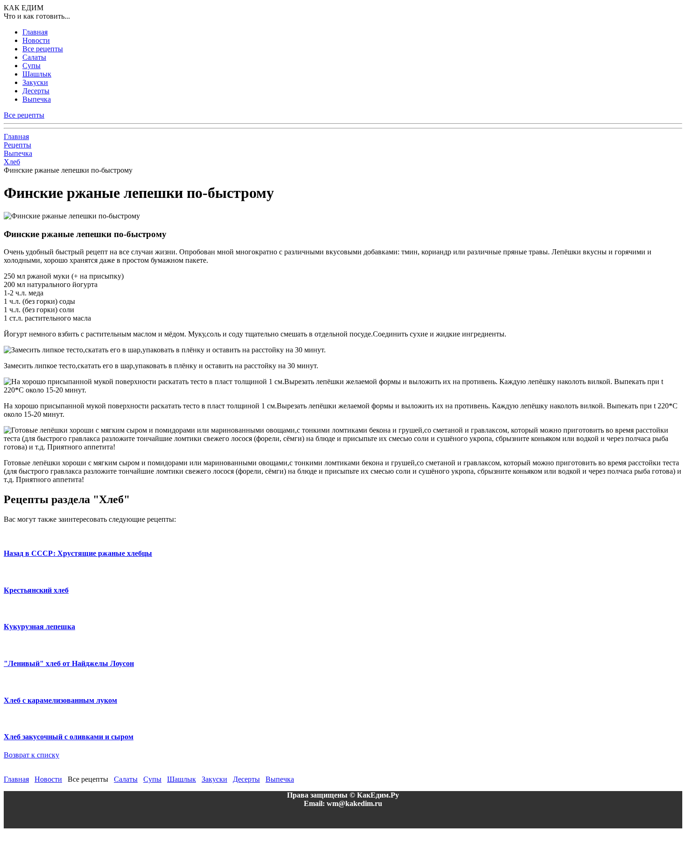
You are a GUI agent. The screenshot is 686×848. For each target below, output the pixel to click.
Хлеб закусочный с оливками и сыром (68, 737)
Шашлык (36, 74)
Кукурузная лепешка (39, 627)
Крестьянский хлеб (36, 590)
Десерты (35, 91)
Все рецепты (42, 49)
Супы (31, 66)
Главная (35, 32)
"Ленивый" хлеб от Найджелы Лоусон (69, 663)
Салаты (34, 57)
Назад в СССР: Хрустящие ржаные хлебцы (78, 553)
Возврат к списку (31, 755)
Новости (36, 40)
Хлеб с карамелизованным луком (60, 700)
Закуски (35, 82)
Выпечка (36, 99)
